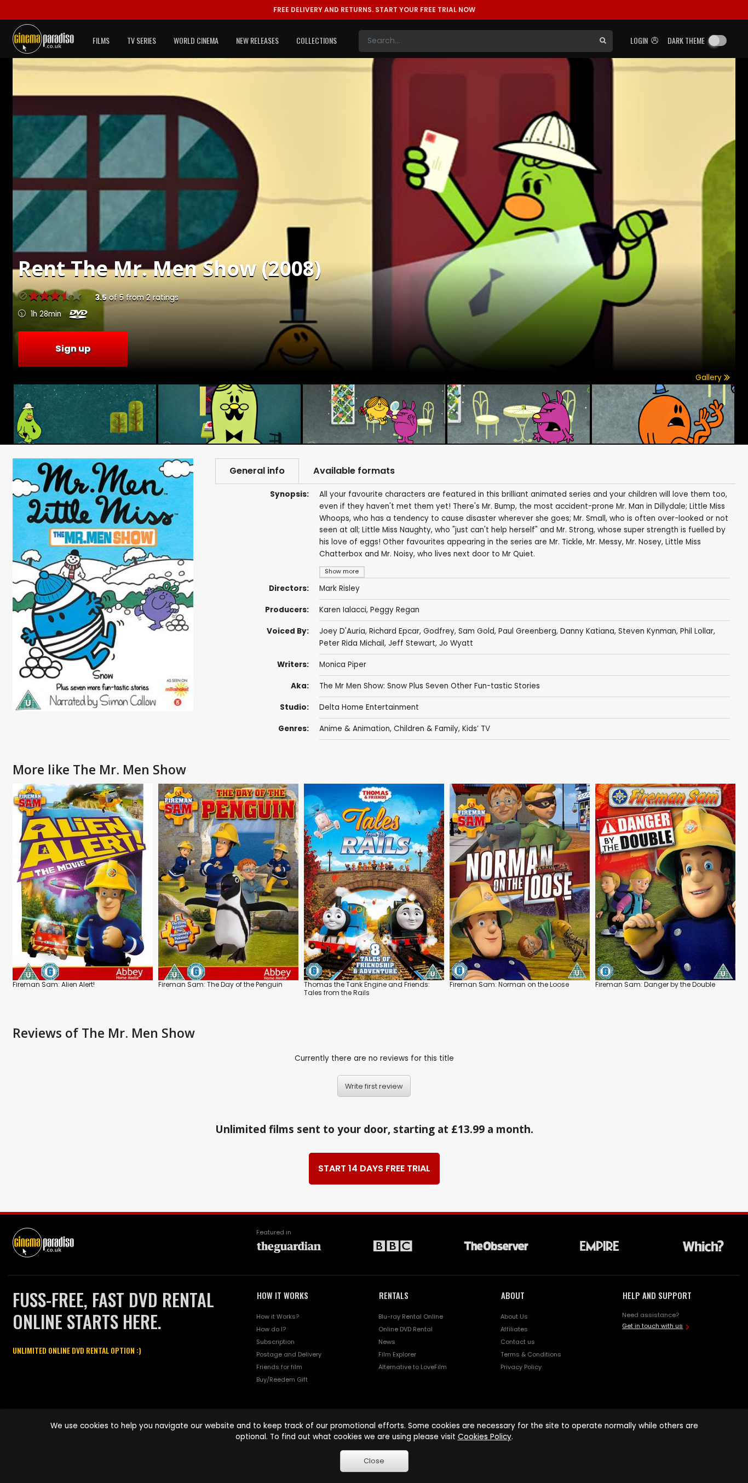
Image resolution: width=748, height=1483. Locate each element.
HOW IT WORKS (282, 1295)
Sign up (72, 348)
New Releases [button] (257, 40)
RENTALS (393, 1295)
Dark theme (686, 40)
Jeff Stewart (411, 643)
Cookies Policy (484, 1437)
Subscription (275, 1341)
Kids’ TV (476, 728)
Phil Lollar (697, 631)
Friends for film (279, 1367)
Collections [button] (316, 40)
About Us (514, 1316)
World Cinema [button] (196, 40)
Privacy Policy (521, 1367)
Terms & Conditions (530, 1354)
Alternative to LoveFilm (412, 1367)
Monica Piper (342, 664)
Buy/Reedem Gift (282, 1379)
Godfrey (438, 631)
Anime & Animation (354, 728)
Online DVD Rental (405, 1329)
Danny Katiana (587, 631)
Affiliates (514, 1329)
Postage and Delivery (288, 1354)
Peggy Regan (394, 610)
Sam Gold (476, 631)
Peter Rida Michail (351, 643)
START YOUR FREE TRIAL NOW (374, 9)
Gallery (709, 377)
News (386, 1341)
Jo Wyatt (456, 643)
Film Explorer (397, 1354)
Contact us (517, 1341)
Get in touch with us (652, 1325)
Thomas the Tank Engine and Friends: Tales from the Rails (367, 989)
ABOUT (513, 1295)
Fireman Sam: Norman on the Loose (509, 984)
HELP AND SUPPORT (657, 1295)
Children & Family (426, 728)
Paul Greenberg (527, 631)
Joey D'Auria (342, 631)
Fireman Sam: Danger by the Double (655, 984)
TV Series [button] (141, 40)
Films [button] (101, 40)
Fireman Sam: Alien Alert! (54, 984)
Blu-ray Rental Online (410, 1316)
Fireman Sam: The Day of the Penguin (220, 984)
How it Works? (277, 1316)
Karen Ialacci (342, 610)
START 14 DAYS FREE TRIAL (374, 1168)
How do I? (271, 1329)
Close (374, 1460)
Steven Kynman (647, 631)
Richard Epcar (394, 631)
